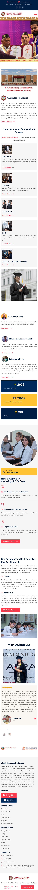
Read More (4, 328)
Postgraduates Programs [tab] (27, 137)
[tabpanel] (19, 224)
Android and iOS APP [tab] (18, 140)
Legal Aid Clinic (5, 839)
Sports (3, 842)
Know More (6, 167)
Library (3, 834)
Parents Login (19, 4)
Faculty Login (9, 4)
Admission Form (8, 541)
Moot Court (4, 837)
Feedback (4, 820)
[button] (35, 13)
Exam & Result (5, 812)
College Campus (6, 831)
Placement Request (7, 823)
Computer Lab (5, 848)
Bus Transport (5, 845)
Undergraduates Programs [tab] (10, 137)
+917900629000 (13, 2)
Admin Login (28, 4)
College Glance (6, 121)
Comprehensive (6, 809)
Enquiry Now (27, 887)
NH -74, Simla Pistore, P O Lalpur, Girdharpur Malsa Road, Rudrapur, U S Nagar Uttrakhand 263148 (18, 866)
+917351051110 (7, 859)
